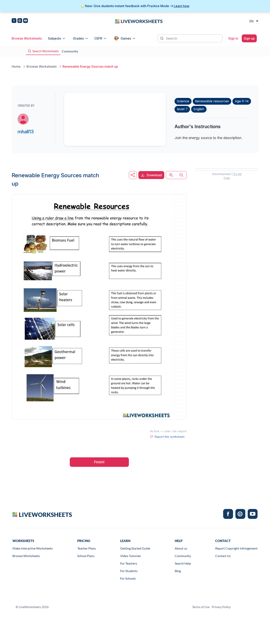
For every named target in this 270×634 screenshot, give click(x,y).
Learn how (181, 6)
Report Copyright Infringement (236, 548)
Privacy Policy (221, 607)
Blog (178, 571)
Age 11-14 (242, 101)
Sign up (249, 38)
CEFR (98, 38)
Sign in (233, 38)
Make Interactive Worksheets (32, 548)
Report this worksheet (169, 436)
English (199, 109)
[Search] (162, 38)
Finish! (99, 462)
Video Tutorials (130, 556)
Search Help (183, 563)
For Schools (128, 578)
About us (181, 548)
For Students (129, 571)
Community (183, 556)
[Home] (138, 21)
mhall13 (26, 132)
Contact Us (223, 556)
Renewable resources (212, 101)
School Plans (85, 556)
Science (183, 101)
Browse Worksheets (27, 38)
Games (126, 38)
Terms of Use (201, 607)
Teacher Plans (86, 548)
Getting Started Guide (135, 548)
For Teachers (128, 563)
